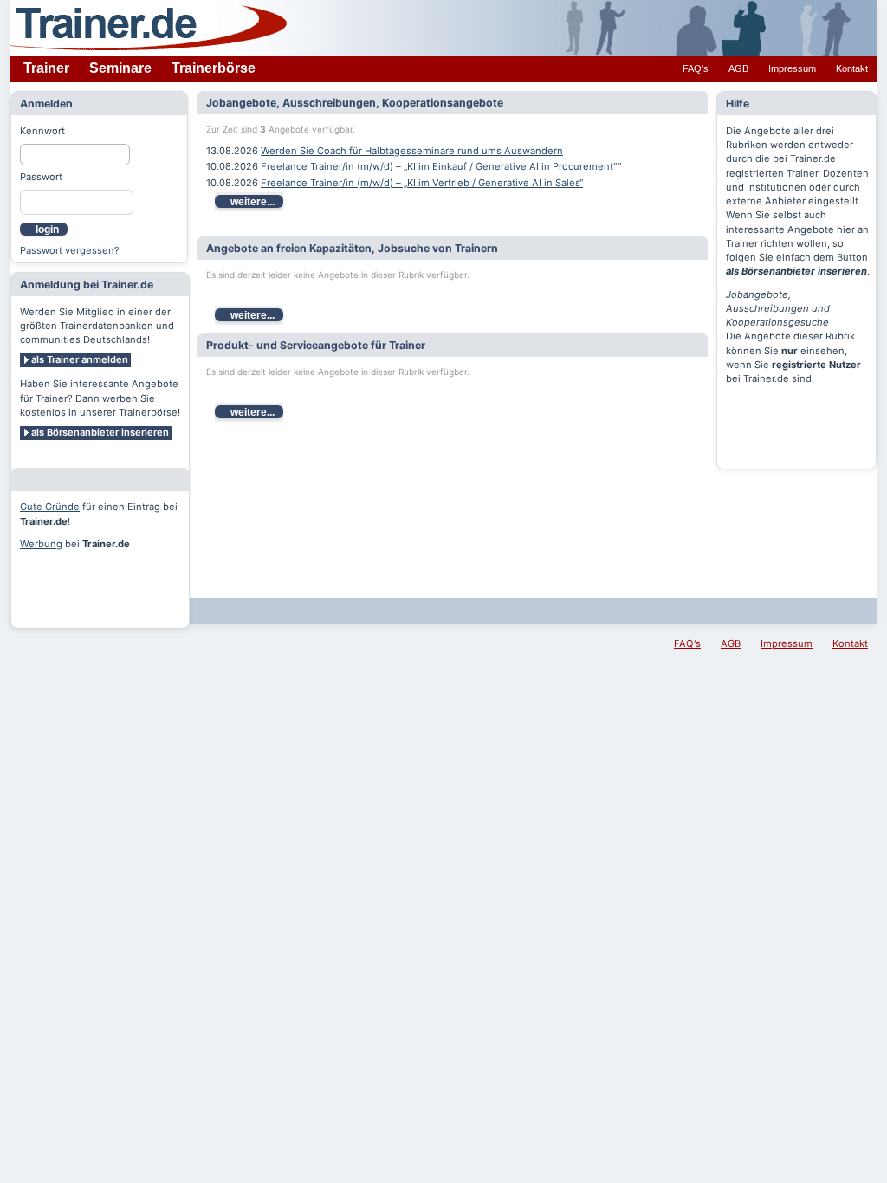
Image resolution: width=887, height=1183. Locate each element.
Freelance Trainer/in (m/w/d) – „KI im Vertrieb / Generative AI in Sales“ (422, 183)
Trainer (46, 68)
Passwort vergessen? (70, 250)
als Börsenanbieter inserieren (100, 432)
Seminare (120, 68)
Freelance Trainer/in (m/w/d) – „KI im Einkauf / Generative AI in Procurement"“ (441, 166)
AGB (738, 68)
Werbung (41, 544)
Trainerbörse (214, 68)
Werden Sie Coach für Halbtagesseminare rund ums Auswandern (412, 151)
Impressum (792, 68)
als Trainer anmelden (79, 359)
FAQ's (696, 68)
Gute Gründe (50, 507)
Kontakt (852, 68)
